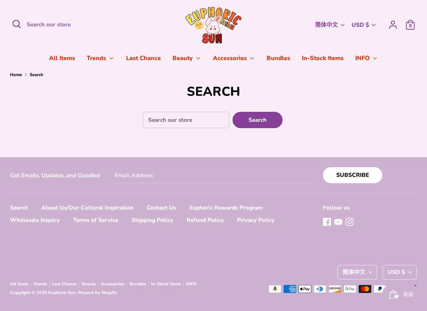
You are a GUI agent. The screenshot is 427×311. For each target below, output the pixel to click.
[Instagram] (350, 222)
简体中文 (326, 25)
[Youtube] (338, 222)
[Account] (393, 22)
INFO (363, 58)
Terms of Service (95, 220)
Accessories (231, 58)
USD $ (360, 25)
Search (258, 120)
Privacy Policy (256, 220)
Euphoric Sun (62, 293)
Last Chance (143, 58)
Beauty (183, 58)
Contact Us (161, 208)
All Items (62, 58)
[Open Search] (16, 24)
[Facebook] (327, 222)
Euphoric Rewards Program (226, 208)
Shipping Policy (152, 220)
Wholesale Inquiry (35, 220)
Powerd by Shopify (97, 293)
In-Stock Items (323, 58)
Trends (97, 58)
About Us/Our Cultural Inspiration (87, 208)
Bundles (278, 58)
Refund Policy (205, 220)
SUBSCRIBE (352, 175)
